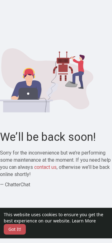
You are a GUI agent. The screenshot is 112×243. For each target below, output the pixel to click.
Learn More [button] (84, 221)
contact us (45, 167)
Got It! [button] (14, 229)
